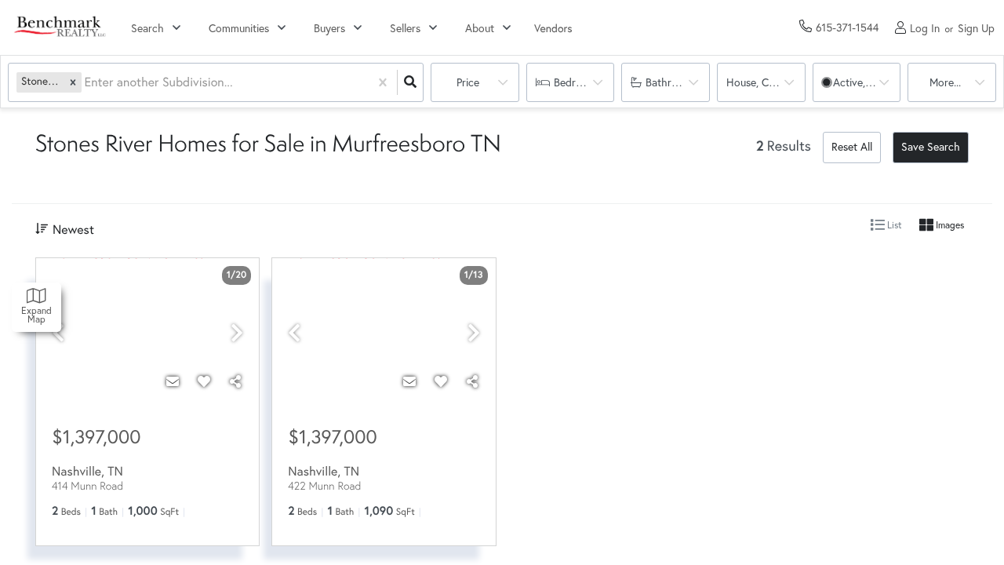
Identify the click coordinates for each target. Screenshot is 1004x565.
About (479, 28)
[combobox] (86, 83)
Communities (239, 28)
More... (945, 82)
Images (948, 225)
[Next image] (237, 333)
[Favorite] (204, 381)
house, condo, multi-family (766, 82)
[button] (73, 82)
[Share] (235, 381)
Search (147, 28)
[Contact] (172, 381)
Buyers (329, 28)
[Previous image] (58, 333)
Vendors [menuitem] (553, 28)
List (893, 225)
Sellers (405, 28)
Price (468, 82)
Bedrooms (578, 82)
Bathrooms (671, 82)
